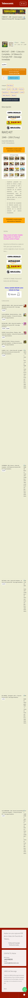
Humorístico (5, 92)
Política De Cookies (14, 945)
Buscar (14, 995)
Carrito (21, 994)
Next (26, 44)
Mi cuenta (4, 995)
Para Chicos (10, 85)
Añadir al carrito (13, 78)
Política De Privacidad (14, 943)
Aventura (21, 89)
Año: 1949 (15, 89)
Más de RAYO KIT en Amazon (10, 99)
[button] (24, 989)
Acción (8, 89)
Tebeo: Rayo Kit (6, 95)
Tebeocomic (7, 3)
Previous (2, 44)
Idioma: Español (14, 92)
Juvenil (22, 92)
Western (14, 95)
